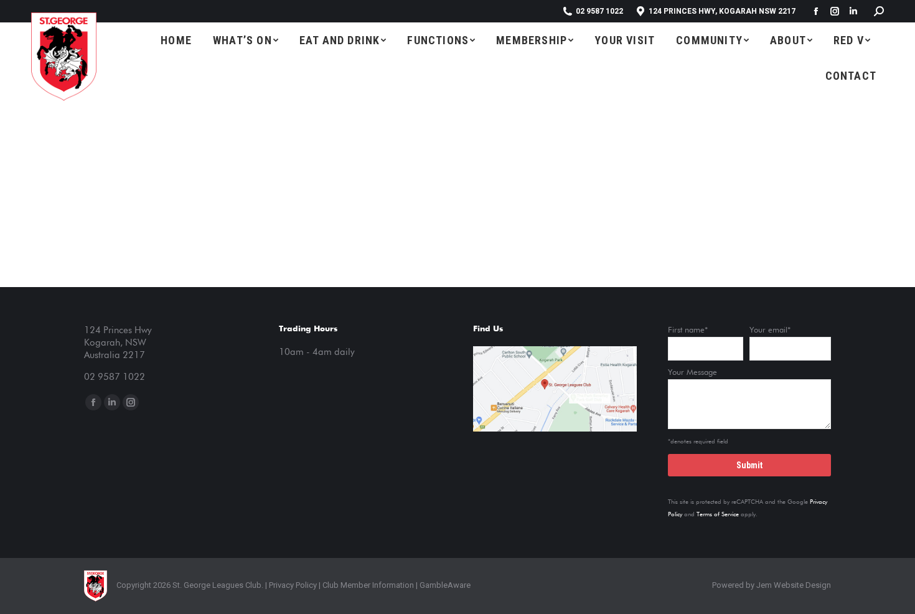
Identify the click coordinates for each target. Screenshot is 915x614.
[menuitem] (176, 40)
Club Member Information (367, 585)
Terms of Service (718, 514)
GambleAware (445, 585)
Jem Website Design (793, 585)
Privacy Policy (293, 585)
